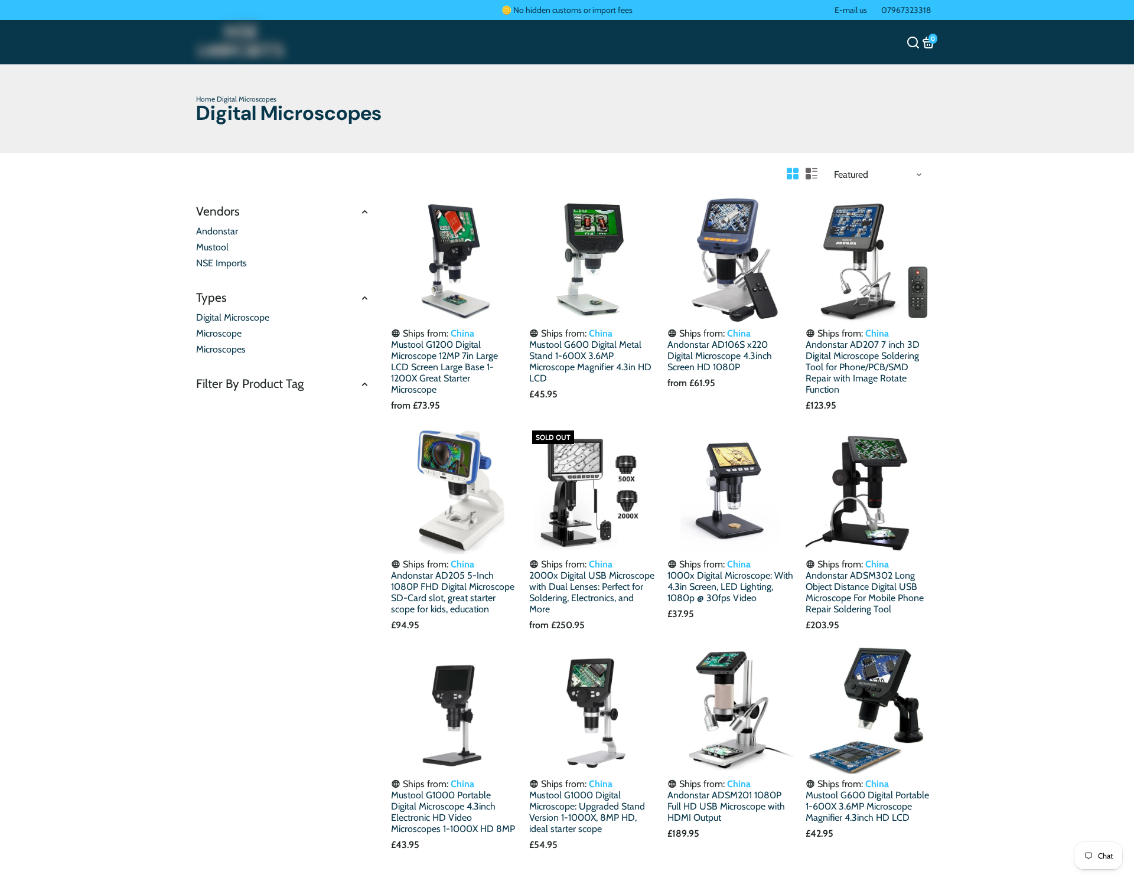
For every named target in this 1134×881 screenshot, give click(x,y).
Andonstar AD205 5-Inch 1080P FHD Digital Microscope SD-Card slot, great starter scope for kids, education (452, 592)
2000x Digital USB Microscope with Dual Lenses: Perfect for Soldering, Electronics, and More (591, 592)
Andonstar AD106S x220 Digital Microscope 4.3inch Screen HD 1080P (719, 356)
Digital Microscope (232, 317)
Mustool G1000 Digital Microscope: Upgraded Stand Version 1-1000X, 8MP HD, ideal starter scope (587, 811)
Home (205, 98)
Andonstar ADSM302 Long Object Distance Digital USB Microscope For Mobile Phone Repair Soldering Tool (865, 592)
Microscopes (221, 349)
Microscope (219, 333)
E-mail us (851, 10)
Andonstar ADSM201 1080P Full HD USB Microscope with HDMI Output (726, 806)
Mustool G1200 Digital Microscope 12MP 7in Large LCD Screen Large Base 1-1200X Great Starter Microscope (444, 367)
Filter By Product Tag (250, 383)
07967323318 (906, 10)
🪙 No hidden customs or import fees (567, 10)
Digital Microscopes (246, 98)
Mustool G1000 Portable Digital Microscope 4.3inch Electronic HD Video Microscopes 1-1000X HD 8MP (453, 811)
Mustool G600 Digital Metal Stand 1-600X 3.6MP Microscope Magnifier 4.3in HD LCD (590, 361)
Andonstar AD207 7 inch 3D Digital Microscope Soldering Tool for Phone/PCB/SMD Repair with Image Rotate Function (863, 367)
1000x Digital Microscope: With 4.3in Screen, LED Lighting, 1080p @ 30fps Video (730, 586)
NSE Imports (221, 263)
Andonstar (217, 231)
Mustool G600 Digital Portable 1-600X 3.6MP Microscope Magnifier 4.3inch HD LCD (867, 806)
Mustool (212, 247)
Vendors (218, 211)
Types (211, 297)
